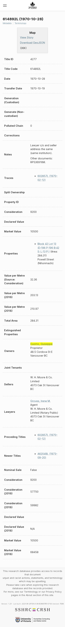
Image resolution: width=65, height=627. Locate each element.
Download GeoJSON (32, 42)
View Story (26, 37)
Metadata (7, 23)
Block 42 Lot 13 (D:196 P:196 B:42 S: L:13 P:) (48, 247)
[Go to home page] (33, 5)
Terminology (20, 23)
